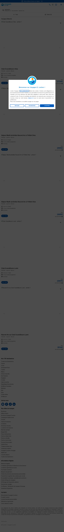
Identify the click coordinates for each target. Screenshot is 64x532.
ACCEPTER (47, 105)
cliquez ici (31, 98)
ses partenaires (24, 91)
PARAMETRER (32, 105)
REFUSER (17, 105)
